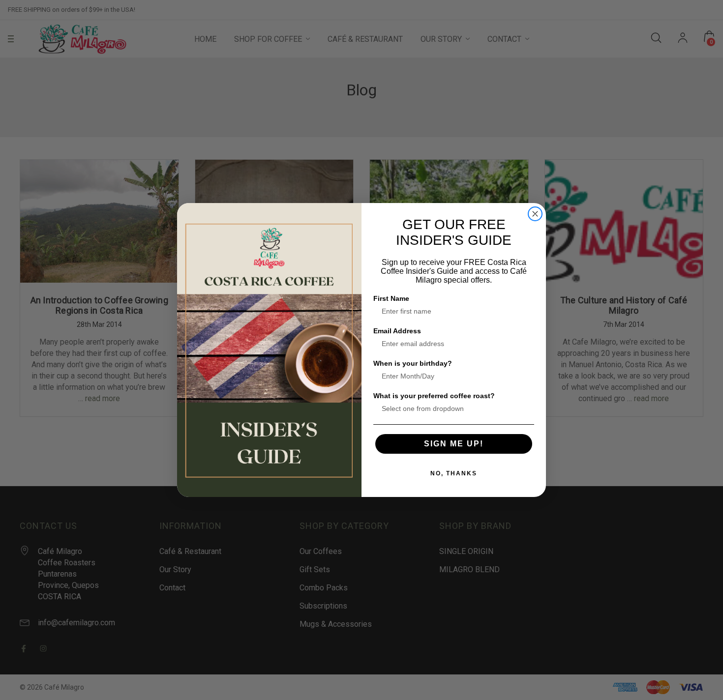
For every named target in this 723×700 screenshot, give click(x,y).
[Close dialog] (535, 214)
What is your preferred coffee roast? (434, 396)
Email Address (397, 331)
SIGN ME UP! (453, 443)
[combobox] (451, 408)
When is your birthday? (412, 363)
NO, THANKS (453, 473)
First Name (391, 298)
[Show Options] (525, 408)
